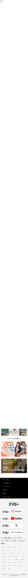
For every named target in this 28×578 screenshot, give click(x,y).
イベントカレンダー (6, 486)
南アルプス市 (10, 550)
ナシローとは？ (5, 479)
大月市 (9, 562)
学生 (15, 540)
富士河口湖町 (11, 553)
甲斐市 (9, 547)
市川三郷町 (16, 559)
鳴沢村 (10, 565)
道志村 (14, 562)
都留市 (22, 559)
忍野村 (3, 562)
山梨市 (3, 556)
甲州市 (23, 553)
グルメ (15, 537)
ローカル (20, 537)
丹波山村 (4, 568)
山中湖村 (22, 556)
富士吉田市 (15, 556)
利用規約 (4, 493)
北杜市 (3, 550)
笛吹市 (19, 547)
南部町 (19, 562)
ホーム (2, 537)
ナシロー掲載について (6, 483)
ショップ (3, 540)
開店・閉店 (7, 537)
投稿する (3, 543)
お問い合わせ (5, 489)
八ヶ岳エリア (19, 550)
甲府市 (3, 547)
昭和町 (14, 547)
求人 (12, 537)
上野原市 (4, 565)
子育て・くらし (9, 540)
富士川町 (9, 559)
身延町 (3, 559)
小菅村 (20, 565)
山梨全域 (4, 553)
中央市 (9, 556)
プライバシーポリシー (6, 496)
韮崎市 (18, 553)
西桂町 (10, 568)
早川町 (15, 565)
